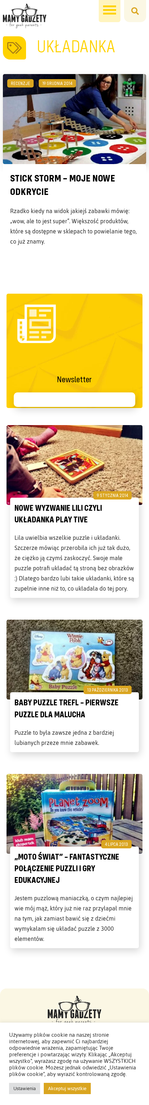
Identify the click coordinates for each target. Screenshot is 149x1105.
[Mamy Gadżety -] (24, 16)
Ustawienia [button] (24, 1088)
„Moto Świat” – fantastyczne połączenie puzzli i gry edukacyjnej (66, 868)
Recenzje (20, 83)
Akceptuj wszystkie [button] (67, 1088)
